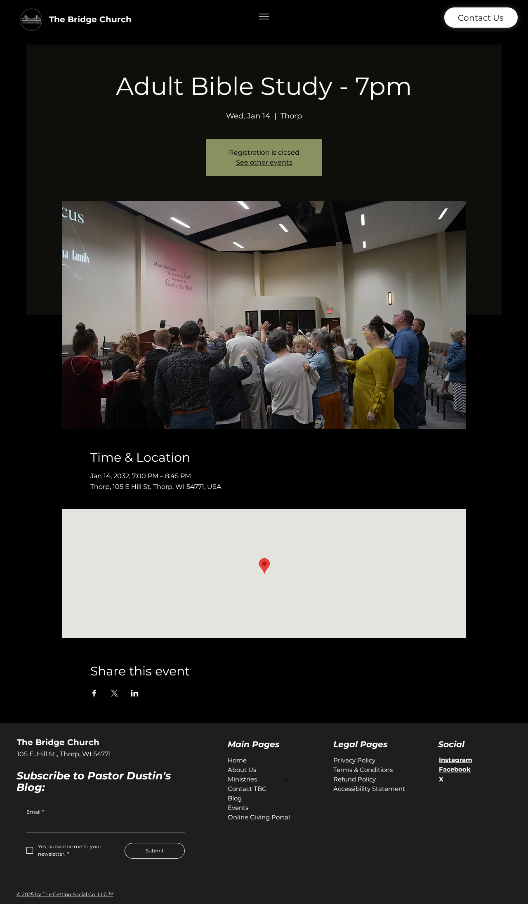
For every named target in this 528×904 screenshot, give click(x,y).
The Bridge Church (90, 19)
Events (238, 808)
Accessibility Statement (369, 789)
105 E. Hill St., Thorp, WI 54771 (64, 754)
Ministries (242, 779)
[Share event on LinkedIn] (135, 693)
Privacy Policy (354, 760)
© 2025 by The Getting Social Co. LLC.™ (64, 894)
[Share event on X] (114, 693)
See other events (264, 162)
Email (35, 812)
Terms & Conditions (363, 770)
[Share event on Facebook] (94, 693)
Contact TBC (247, 789)
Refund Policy (354, 779)
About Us (242, 770)
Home (237, 760)
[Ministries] (287, 779)
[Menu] (264, 16)
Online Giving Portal (259, 817)
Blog (235, 798)
